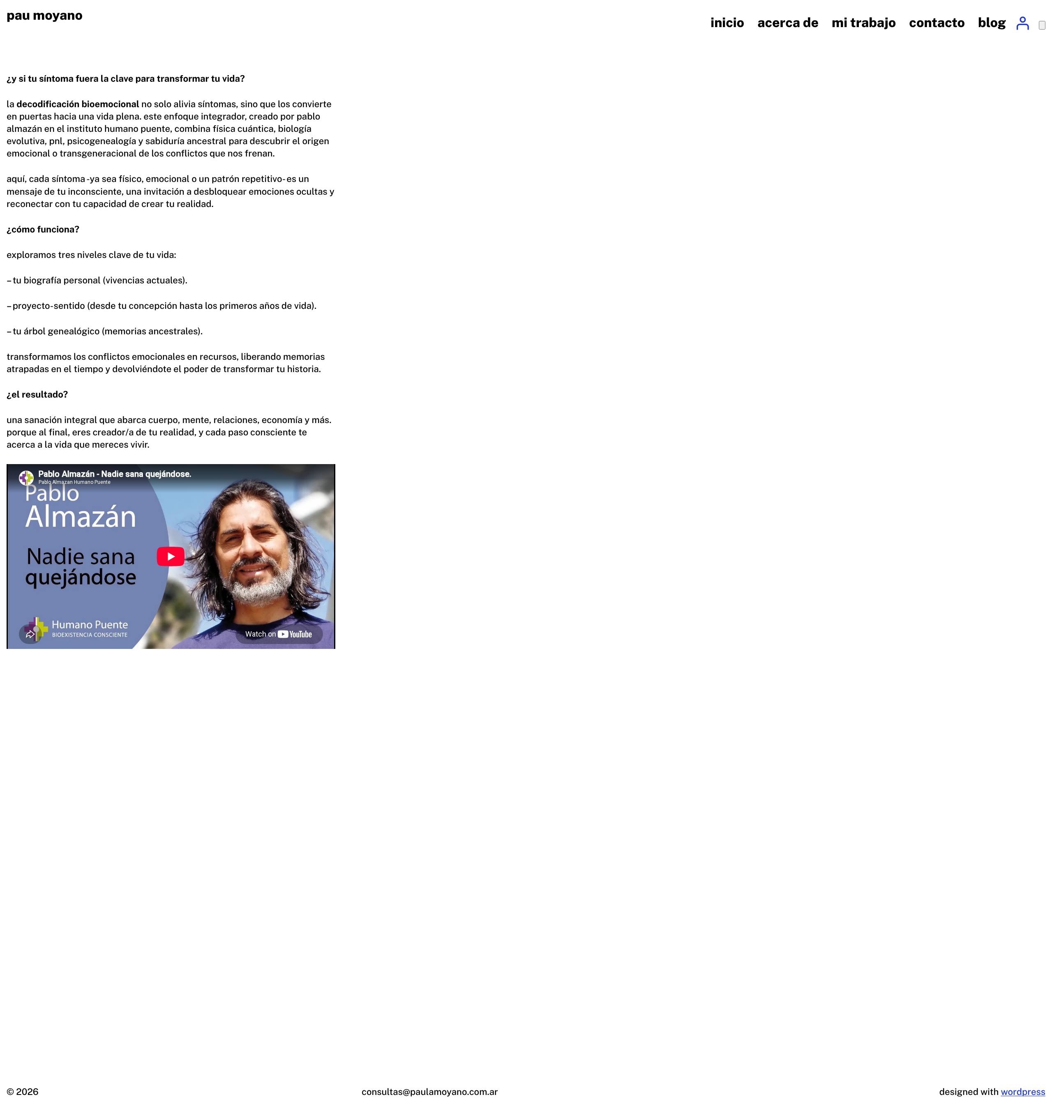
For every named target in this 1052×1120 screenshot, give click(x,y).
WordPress (1023, 1091)
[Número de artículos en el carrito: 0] (1042, 25)
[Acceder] (1022, 23)
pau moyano (45, 15)
